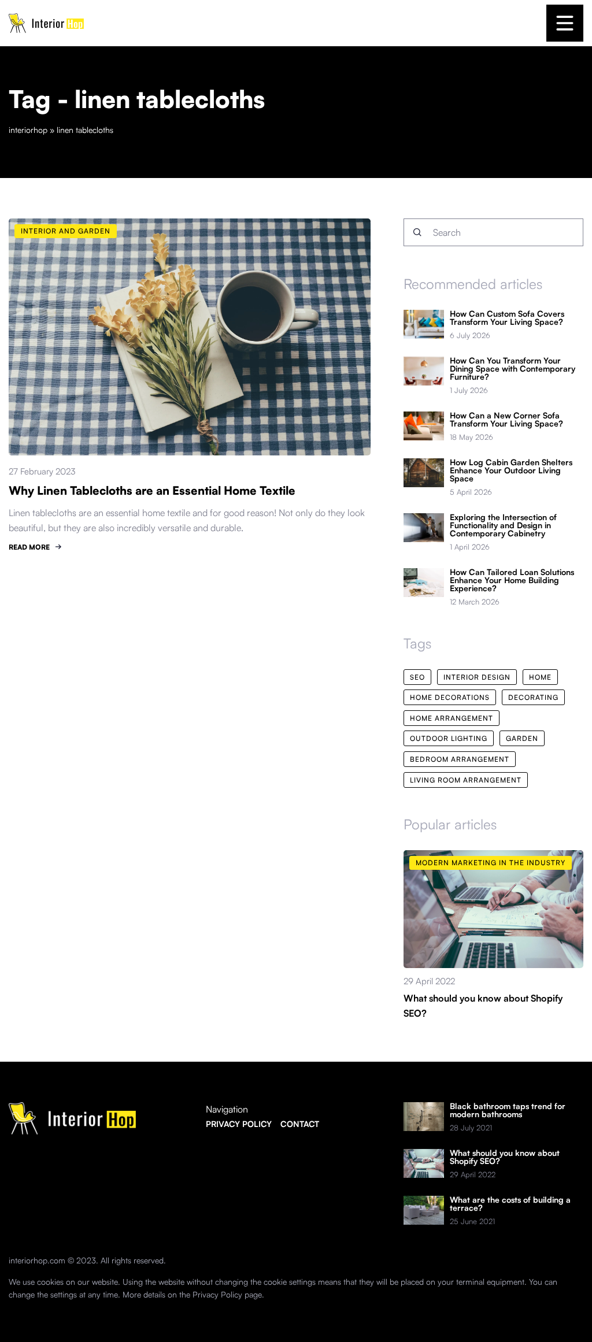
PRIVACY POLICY (239, 1124)
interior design (476, 677)
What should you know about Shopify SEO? (505, 1157)
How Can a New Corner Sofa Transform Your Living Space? (506, 420)
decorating (533, 697)
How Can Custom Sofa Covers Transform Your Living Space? (507, 318)
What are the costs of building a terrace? (510, 1204)
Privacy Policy (217, 1294)
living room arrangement (465, 780)
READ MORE (29, 547)
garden (522, 738)
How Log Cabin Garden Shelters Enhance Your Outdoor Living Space (511, 470)
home (540, 677)
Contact (299, 1124)
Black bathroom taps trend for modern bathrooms (507, 1110)
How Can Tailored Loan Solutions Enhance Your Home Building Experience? (512, 580)
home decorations (450, 697)
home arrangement (451, 718)
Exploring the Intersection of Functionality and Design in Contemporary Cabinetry (503, 525)
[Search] (417, 232)
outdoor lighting (448, 738)
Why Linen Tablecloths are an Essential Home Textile (152, 490)
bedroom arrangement (459, 759)
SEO (417, 677)
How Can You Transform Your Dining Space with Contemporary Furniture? (512, 369)
